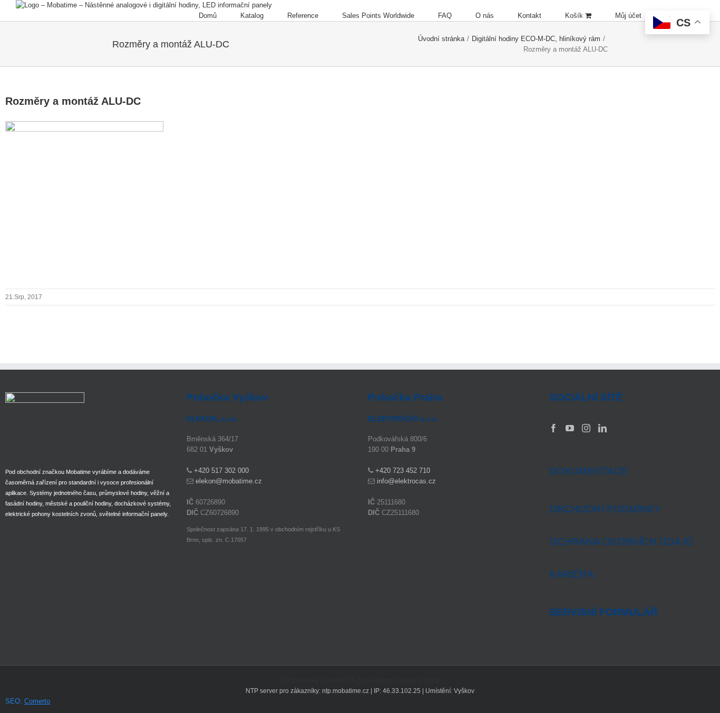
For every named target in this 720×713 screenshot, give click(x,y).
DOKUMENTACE (588, 471)
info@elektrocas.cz (406, 481)
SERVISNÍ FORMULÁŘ (603, 612)
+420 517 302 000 (221, 470)
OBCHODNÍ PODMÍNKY (605, 508)
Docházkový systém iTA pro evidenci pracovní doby (360, 680)
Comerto (37, 701)
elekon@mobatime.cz (229, 481)
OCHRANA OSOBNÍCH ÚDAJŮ (621, 541)
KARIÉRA (571, 574)
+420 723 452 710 (402, 470)
